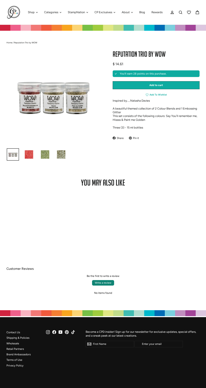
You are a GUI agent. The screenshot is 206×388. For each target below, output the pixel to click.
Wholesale (12, 343)
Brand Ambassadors (18, 354)
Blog (142, 12)
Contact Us (13, 332)
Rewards (157, 12)
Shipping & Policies (17, 337)
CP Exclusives (103, 12)
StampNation (77, 12)
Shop (31, 12)
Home (9, 42)
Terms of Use (14, 359)
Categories (51, 12)
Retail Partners (15, 348)
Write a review (103, 282)
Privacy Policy (14, 365)
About (126, 12)
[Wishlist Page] (189, 12)
